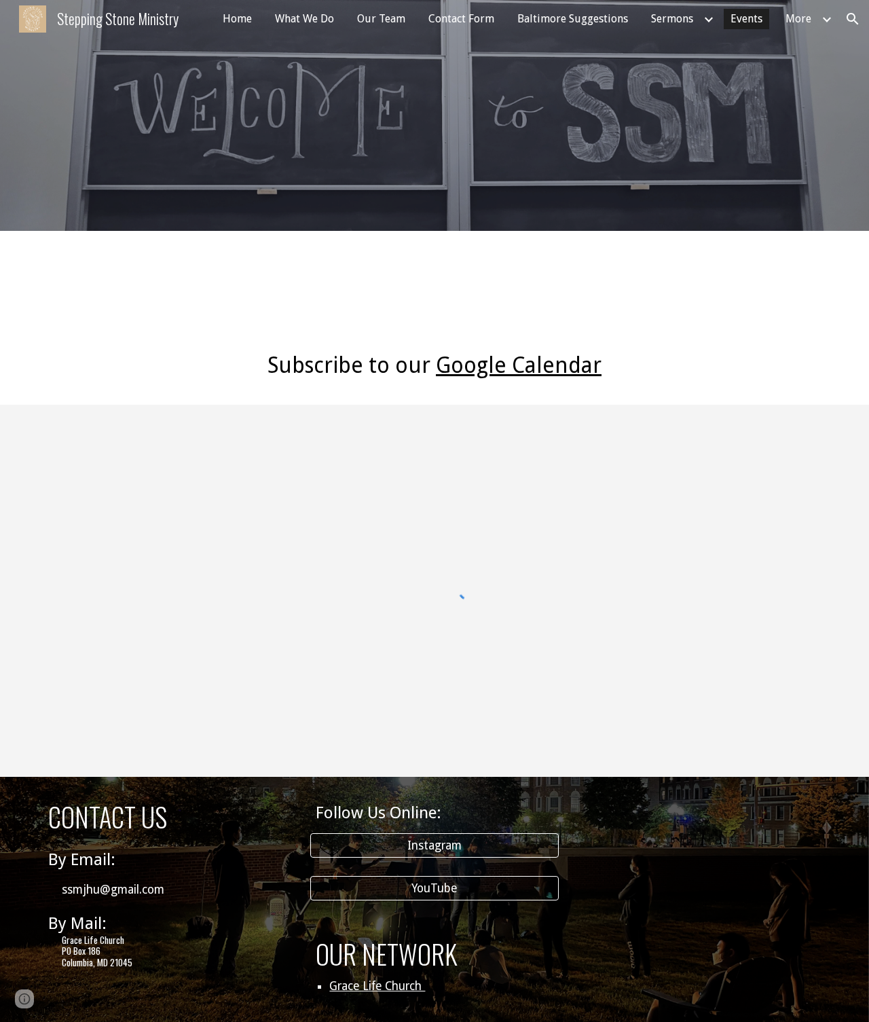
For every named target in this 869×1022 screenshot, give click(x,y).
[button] (852, 19)
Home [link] (237, 18)
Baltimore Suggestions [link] (572, 18)
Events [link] (746, 18)
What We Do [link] (304, 18)
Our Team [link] (381, 18)
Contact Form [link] (461, 18)
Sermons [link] (672, 18)
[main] (434, 278)
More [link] (798, 18)
